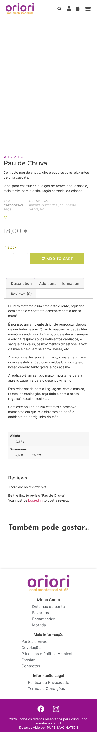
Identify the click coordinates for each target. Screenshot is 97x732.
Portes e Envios (35, 641)
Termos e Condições (46, 688)
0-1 (31, 209)
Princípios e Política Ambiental (48, 653)
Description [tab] (21, 283)
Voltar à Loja (14, 157)
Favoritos (40, 612)
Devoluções (31, 647)
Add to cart (60, 259)
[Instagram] (56, 709)
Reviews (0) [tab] (21, 293)
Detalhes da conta (48, 606)
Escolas (28, 659)
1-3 (36, 209)
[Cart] (77, 8)
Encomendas (43, 618)
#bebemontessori (43, 205)
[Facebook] (41, 709)
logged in (35, 500)
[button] (59, 8)
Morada (39, 625)
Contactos (30, 666)
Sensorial (68, 205)
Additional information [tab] (59, 283)
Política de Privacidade (48, 682)
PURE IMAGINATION (62, 727)
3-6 (42, 209)
